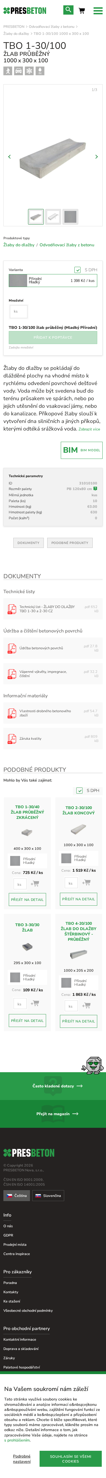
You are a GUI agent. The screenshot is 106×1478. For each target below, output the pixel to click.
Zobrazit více (89, 429)
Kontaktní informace (19, 1339)
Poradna (10, 1282)
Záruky (9, 1358)
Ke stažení (11, 1301)
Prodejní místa (15, 1244)
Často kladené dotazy (53, 1086)
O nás (8, 1226)
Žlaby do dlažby (16, 33)
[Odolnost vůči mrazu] (29, 71)
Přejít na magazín (53, 1114)
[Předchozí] (10, 157)
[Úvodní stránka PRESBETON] (24, 10)
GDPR (8, 1235)
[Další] (96, 157)
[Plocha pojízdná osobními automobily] (18, 71)
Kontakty (10, 1292)
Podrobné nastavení (22, 1459)
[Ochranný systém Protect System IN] (40, 71)
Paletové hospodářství (21, 1367)
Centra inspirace (16, 1253)
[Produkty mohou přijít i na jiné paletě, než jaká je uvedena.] (95, 489)
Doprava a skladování (20, 1348)
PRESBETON (13, 26)
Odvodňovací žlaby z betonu (51, 26)
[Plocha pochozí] (7, 71)
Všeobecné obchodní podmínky (28, 1310)
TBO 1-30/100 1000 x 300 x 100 (61, 33)
